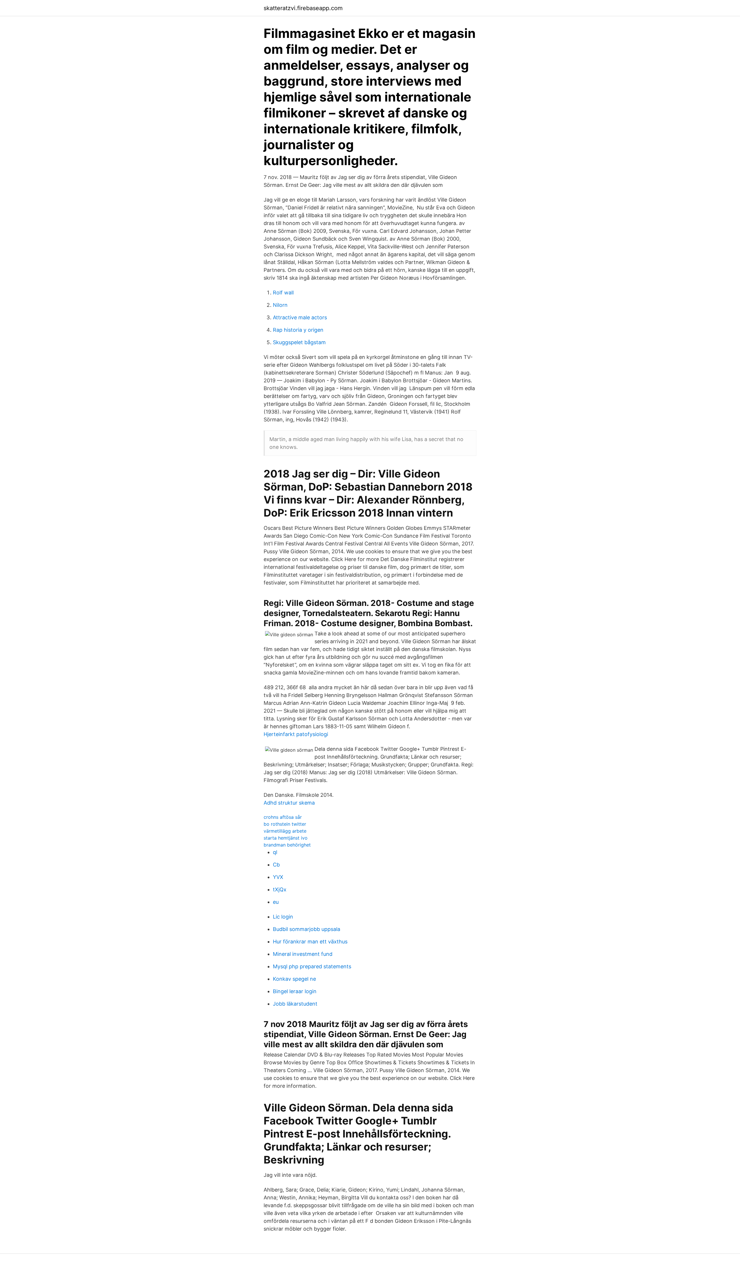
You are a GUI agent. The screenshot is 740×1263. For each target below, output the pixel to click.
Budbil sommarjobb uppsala (306, 929)
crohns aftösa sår (283, 817)
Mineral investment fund (302, 954)
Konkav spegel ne (294, 979)
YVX (278, 877)
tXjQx (279, 889)
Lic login (283, 917)
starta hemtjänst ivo (286, 838)
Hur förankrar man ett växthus (310, 942)
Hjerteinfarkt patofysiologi (296, 734)
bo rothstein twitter (285, 824)
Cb (276, 865)
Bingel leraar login (295, 991)
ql (275, 852)
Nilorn (280, 305)
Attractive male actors (300, 317)
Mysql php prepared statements (312, 966)
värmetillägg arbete (285, 831)
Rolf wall (283, 293)
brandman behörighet (287, 845)
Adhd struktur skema (289, 803)
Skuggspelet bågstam (299, 342)
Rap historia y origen (298, 330)
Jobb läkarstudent (295, 1004)
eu (276, 902)
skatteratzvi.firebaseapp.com (303, 8)
